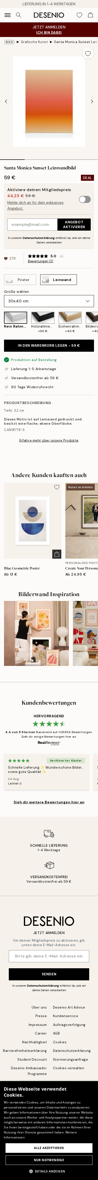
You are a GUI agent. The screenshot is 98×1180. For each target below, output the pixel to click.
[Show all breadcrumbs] (9, 42)
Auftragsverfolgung (69, 1025)
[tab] (12, 158)
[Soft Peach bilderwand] (36, 633)
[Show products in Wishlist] (79, 15)
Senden (49, 974)
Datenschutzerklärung (39, 238)
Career (41, 1033)
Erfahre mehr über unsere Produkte (48, 440)
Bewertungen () (40, 261)
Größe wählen (16, 291)
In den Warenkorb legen (49, 345)
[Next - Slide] (92, 101)
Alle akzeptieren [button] (49, 1148)
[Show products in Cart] (90, 15)
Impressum (38, 1025)
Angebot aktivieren (74, 224)
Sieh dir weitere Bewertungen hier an (49, 802)
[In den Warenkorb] (56, 554)
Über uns (39, 1007)
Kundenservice (65, 1016)
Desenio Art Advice (69, 1007)
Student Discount (32, 1059)
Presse (41, 1016)
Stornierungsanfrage (70, 1059)
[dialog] (49, 1130)
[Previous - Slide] (6, 101)
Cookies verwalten (68, 1068)
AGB (56, 1033)
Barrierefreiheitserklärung (25, 1051)
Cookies (60, 1042)
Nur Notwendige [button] (49, 1160)
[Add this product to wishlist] (88, 53)
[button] (49, 1171)
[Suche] (18, 15)
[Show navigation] (7, 15)
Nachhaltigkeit (34, 1042)
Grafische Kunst (34, 42)
